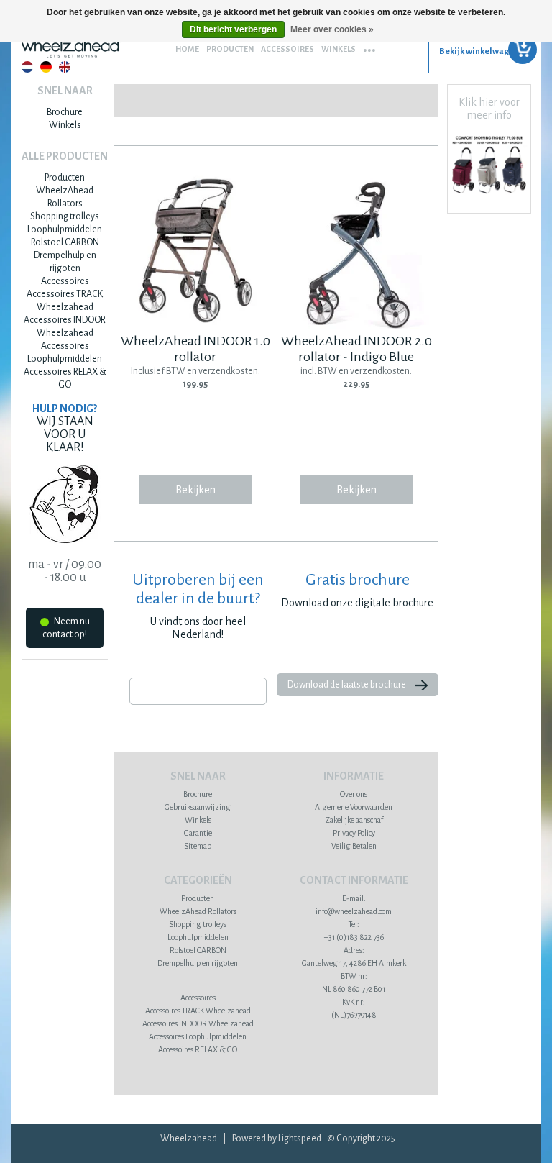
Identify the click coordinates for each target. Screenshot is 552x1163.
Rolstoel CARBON (65, 242)
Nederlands (27, 67)
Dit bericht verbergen (233, 29)
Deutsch (46, 67)
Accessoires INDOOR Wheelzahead (198, 1023)
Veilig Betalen (354, 846)
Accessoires (287, 49)
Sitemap (197, 846)
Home (187, 49)
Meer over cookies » (332, 29)
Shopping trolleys (64, 216)
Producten (230, 49)
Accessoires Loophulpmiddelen (198, 1036)
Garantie (198, 833)
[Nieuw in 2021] (489, 196)
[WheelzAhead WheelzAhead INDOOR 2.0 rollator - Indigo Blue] (356, 326)
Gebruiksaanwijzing (198, 807)
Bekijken (195, 490)
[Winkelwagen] (479, 56)
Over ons (353, 794)
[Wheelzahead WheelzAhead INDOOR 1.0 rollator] (196, 326)
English (64, 67)
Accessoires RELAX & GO (197, 1049)
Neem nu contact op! (66, 627)
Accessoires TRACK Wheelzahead (198, 1010)
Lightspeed (299, 1139)
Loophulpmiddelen (64, 229)
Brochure (65, 112)
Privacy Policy (354, 833)
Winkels (338, 49)
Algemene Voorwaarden (353, 807)
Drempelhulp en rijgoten (197, 963)
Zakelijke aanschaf (354, 820)
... (369, 45)
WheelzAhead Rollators (198, 911)
